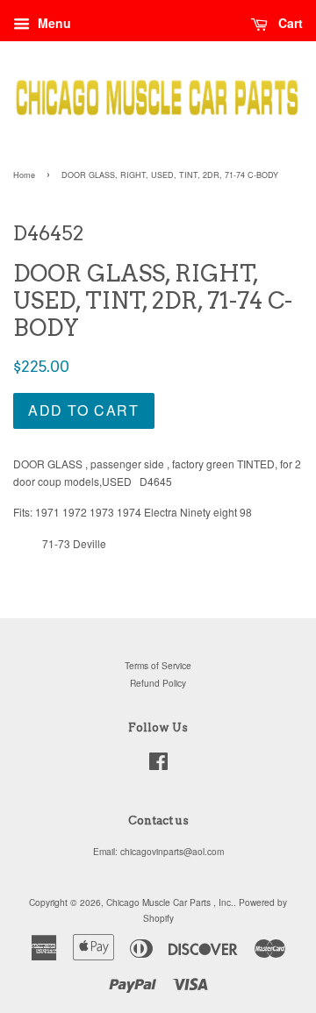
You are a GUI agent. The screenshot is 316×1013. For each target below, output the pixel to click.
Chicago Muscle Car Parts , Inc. (169, 902)
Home (24, 175)
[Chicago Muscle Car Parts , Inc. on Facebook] (158, 765)
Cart (289, 23)
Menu (52, 23)
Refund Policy (158, 682)
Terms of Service (158, 665)
